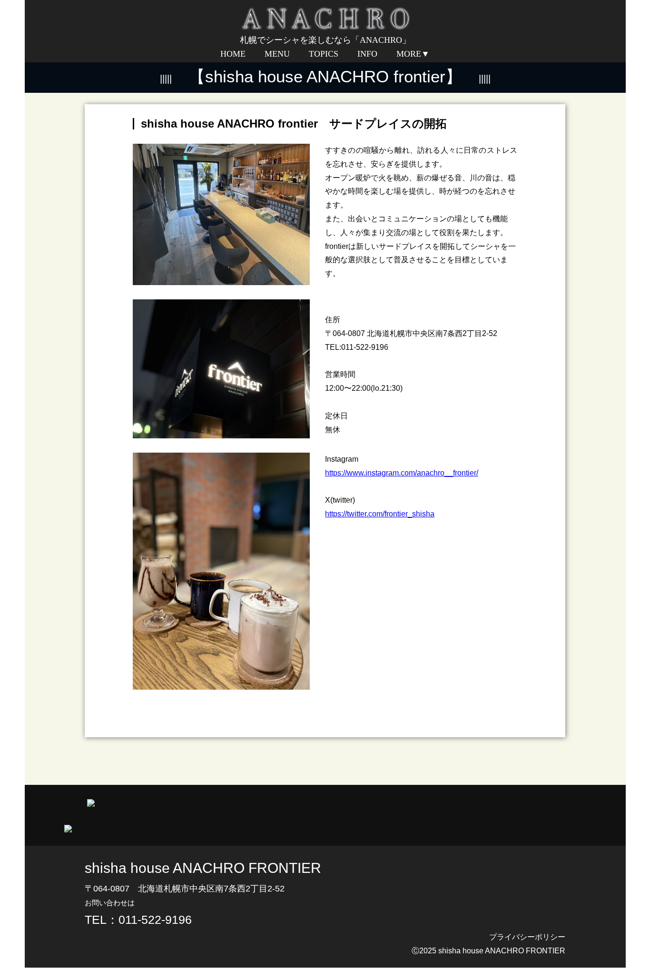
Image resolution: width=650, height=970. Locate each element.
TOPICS (323, 54)
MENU (277, 54)
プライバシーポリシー (527, 937)
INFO (367, 54)
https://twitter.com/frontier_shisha (379, 514)
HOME (233, 54)
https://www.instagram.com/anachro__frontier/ (401, 473)
